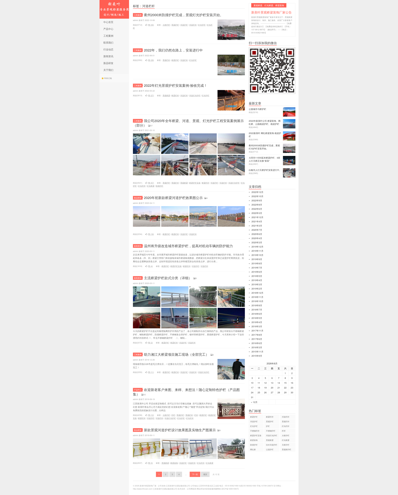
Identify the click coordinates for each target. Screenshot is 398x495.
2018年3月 (257, 326)
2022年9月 (257, 200)
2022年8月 (257, 204)
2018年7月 (257, 309)
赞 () (151, 24)
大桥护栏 (166, 24)
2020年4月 (257, 238)
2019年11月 (257, 250)
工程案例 (108, 35)
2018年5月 (257, 317)
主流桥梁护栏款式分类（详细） (168, 277)
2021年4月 (257, 221)
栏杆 (196, 415)
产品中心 (108, 29)
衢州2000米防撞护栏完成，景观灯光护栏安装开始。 (183, 14)
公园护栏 (269, 449)
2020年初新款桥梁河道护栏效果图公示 (173, 197)
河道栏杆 (193, 24)
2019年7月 (257, 267)
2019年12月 (257, 246)
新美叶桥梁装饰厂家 (114, 9)
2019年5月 (257, 276)
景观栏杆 (166, 60)
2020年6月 (257, 234)
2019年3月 (257, 284)
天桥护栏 (285, 444)
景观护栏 (175, 24)
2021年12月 (257, 217)
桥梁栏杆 (175, 95)
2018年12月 (257, 292)
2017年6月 (257, 338)
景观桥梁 (166, 95)
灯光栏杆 (142, 186)
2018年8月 (257, 305)
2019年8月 (257, 263)
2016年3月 (257, 347)
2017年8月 (257, 334)
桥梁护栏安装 (194, 182)
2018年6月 (257, 313)
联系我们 (108, 42)
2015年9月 (257, 355)
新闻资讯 (108, 56)
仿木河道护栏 (271, 444)
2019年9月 (257, 259)
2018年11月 (257, 296)
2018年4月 (257, 322)
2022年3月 (257, 213)
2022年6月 (257, 208)
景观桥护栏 (286, 449)
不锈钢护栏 (270, 430)
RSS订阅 (108, 78)
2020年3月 (257, 242)
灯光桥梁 (150, 186)
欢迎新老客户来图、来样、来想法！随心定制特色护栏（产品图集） (186, 391)
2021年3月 (257, 225)
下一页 (195, 474)
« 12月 (254, 402)
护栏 (173, 415)
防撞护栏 (159, 186)
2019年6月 (257, 271)
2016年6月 (257, 343)
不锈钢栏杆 (254, 430)
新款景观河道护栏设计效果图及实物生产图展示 (180, 429)
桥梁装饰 (174, 463)
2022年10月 (257, 196)
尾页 (205, 474)
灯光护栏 (202, 24)
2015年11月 (257, 351)
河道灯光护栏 (194, 95)
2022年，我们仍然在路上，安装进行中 (173, 50)
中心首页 (108, 22)
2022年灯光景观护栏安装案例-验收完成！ (175, 85)
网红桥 (253, 449)
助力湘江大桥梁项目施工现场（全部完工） (176, 354)
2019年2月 (257, 288)
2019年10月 (257, 255)
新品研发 (108, 63)
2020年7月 (257, 229)
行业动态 (108, 49)
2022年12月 (257, 192)
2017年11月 (257, 330)
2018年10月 (257, 301)
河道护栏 (184, 24)
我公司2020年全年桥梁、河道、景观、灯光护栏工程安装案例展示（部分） (188, 122)
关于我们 (108, 70)
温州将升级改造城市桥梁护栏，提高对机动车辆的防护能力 (188, 245)
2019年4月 (257, 280)
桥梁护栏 (175, 60)
